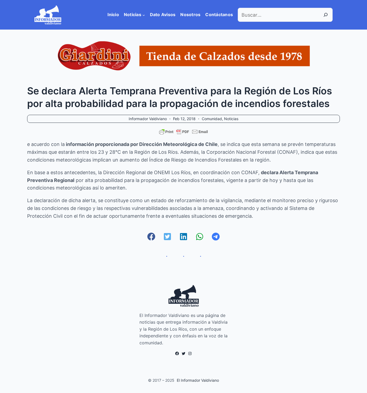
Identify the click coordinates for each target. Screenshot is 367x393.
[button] (151, 236)
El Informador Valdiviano (198, 380)
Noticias (231, 118)
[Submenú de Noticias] (143, 14)
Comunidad (212, 118)
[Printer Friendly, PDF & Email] (183, 132)
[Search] (325, 14)
